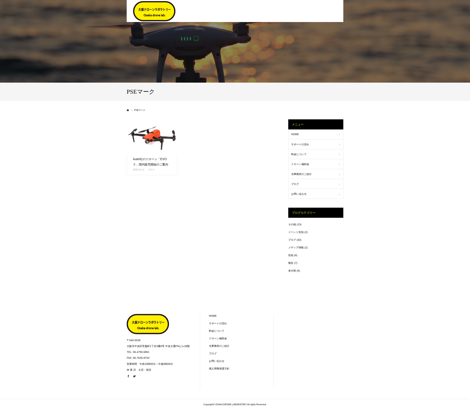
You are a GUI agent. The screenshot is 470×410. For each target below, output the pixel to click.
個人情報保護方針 (219, 368)
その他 (292, 224)
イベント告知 (296, 232)
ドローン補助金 (300, 164)
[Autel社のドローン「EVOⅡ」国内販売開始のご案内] (152, 136)
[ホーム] (128, 110)
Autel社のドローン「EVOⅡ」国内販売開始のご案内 (150, 162)
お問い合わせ (299, 193)
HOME (295, 134)
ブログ (151, 169)
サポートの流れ (300, 144)
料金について (299, 154)
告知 (290, 255)
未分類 (292, 270)
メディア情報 (296, 247)
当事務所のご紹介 (301, 174)
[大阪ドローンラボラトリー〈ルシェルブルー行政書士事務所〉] (154, 11)
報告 (290, 262)
